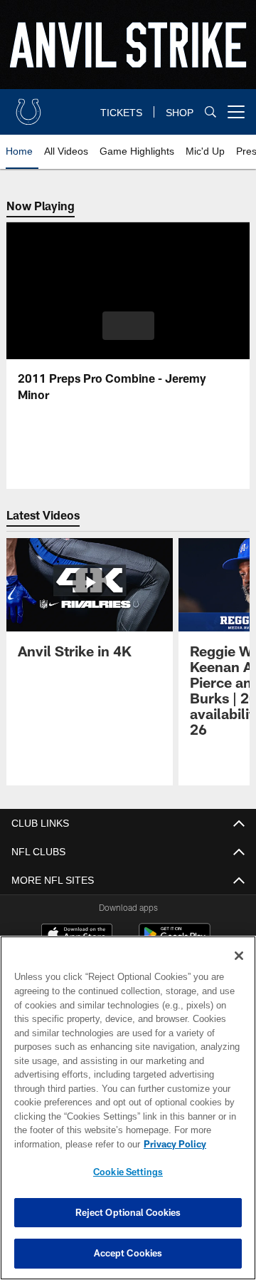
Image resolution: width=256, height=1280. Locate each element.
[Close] (239, 955)
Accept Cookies (128, 1253)
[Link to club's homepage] (28, 106)
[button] (128, 325)
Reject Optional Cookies (128, 1212)
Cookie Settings (128, 1171)
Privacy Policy (62, 1144)
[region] (128, 1108)
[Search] (210, 112)
